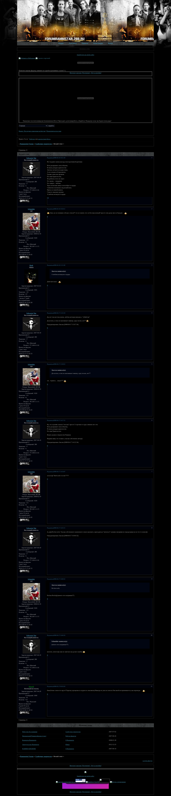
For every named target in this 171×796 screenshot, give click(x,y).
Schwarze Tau (31, 158)
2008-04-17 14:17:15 (59, 420)
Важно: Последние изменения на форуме (32, 131)
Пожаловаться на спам (54, 131)
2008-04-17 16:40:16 (59, 635)
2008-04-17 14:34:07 (59, 471)
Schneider (31, 209)
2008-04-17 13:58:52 (59, 364)
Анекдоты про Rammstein (30, 744)
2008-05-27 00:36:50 (59, 686)
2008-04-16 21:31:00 (59, 265)
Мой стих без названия (29, 732)
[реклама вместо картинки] (71, 786)
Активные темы (84, 49)
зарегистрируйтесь (44, 139)
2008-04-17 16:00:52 (59, 579)
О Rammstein (69, 740)
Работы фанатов (70, 736)
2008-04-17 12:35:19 (59, 313)
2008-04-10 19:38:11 (59, 209)
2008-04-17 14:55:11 (59, 528)
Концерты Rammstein (29, 740)
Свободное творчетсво (43, 144)
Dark (31, 265)
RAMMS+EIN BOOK (29, 749)
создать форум (147, 761)
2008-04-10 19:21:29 (59, 157)
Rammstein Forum (27, 144)
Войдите (32, 139)
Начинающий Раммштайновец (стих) (34, 736)
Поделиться (50, 157)
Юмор (67, 744)
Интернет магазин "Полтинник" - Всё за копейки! (85, 73)
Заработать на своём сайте (85, 55)
